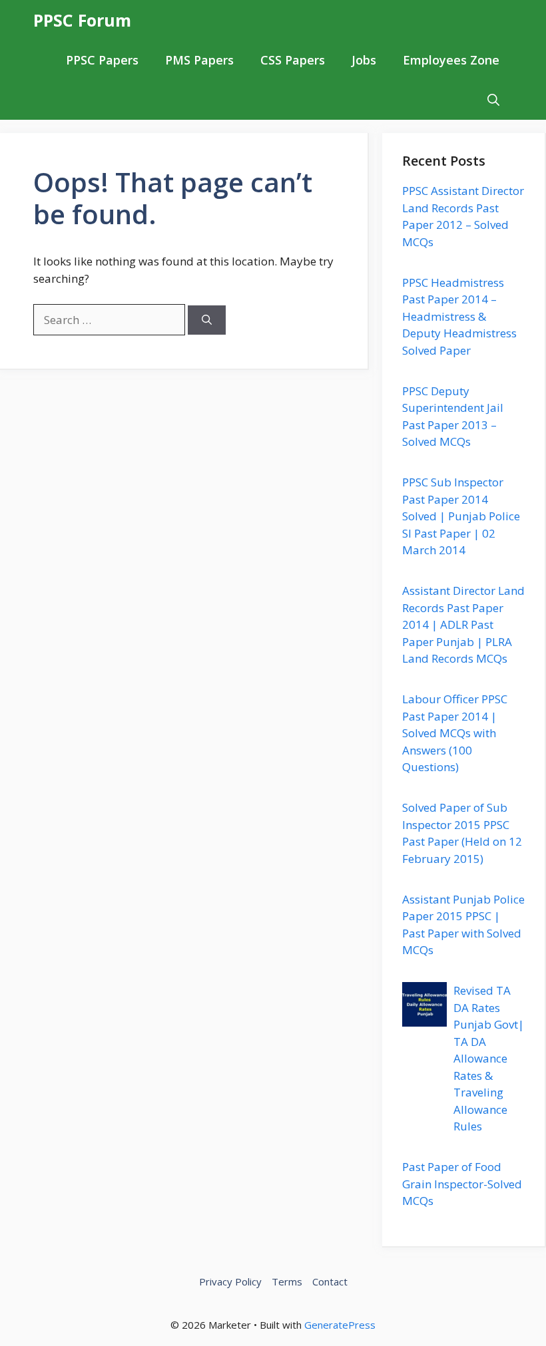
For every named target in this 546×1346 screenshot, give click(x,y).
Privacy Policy (230, 1281)
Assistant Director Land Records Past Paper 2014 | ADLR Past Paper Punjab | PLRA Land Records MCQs (463, 624)
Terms (287, 1281)
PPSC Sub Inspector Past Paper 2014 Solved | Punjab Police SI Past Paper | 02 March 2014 (461, 516)
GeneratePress (340, 1324)
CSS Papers (292, 60)
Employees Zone (451, 60)
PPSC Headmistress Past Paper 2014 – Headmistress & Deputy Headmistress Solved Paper (459, 316)
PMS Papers (199, 60)
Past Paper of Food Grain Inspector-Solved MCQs (462, 1183)
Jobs (364, 60)
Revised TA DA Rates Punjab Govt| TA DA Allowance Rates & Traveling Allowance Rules (488, 1058)
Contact (330, 1281)
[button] (493, 100)
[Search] (207, 320)
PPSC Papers (102, 60)
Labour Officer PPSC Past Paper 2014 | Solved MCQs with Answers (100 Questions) (454, 732)
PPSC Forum (82, 20)
